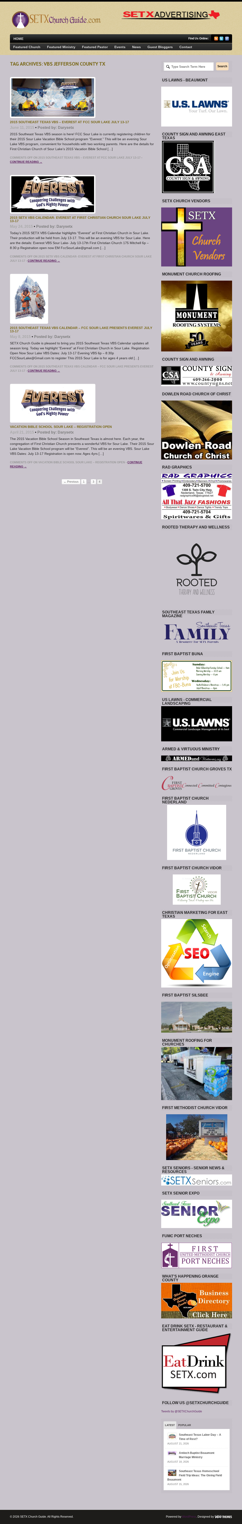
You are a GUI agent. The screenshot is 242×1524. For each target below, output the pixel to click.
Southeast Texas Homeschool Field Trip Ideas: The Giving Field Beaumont (194, 1475)
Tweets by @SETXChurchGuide (181, 1411)
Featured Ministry (61, 47)
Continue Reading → (26, 162)
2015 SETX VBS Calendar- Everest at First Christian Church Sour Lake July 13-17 (80, 219)
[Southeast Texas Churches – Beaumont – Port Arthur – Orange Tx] (55, 27)
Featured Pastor (95, 47)
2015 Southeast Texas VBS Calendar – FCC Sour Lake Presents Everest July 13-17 (81, 329)
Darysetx (66, 128)
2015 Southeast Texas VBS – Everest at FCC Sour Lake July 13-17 (69, 122)
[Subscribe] (216, 39)
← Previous (71, 481)
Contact (185, 47)
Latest (170, 1425)
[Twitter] (221, 39)
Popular (184, 1425)
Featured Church (26, 47)
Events (119, 47)
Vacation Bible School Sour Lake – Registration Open (61, 427)
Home (18, 39)
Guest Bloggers (160, 47)
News (136, 47)
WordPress (189, 1516)
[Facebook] (227, 39)
